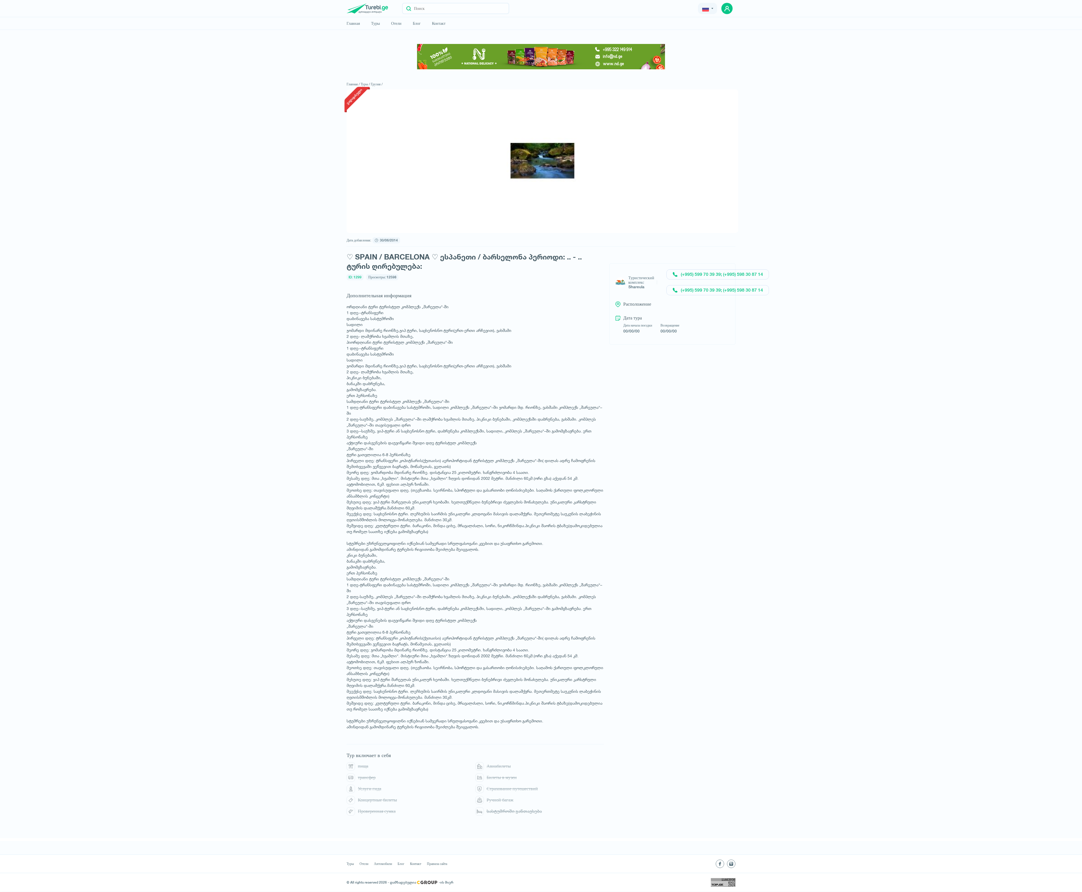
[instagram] (731, 864)
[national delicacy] (541, 56)
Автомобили (383, 864)
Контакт (438, 23)
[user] (727, 8)
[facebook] (720, 864)
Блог (417, 23)
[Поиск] (408, 8)
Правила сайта (437, 864)
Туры (375, 23)
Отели (396, 23)
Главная (353, 23)
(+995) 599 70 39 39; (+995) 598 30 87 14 (722, 274)
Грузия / (377, 84)
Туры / (365, 84)
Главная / (353, 84)
